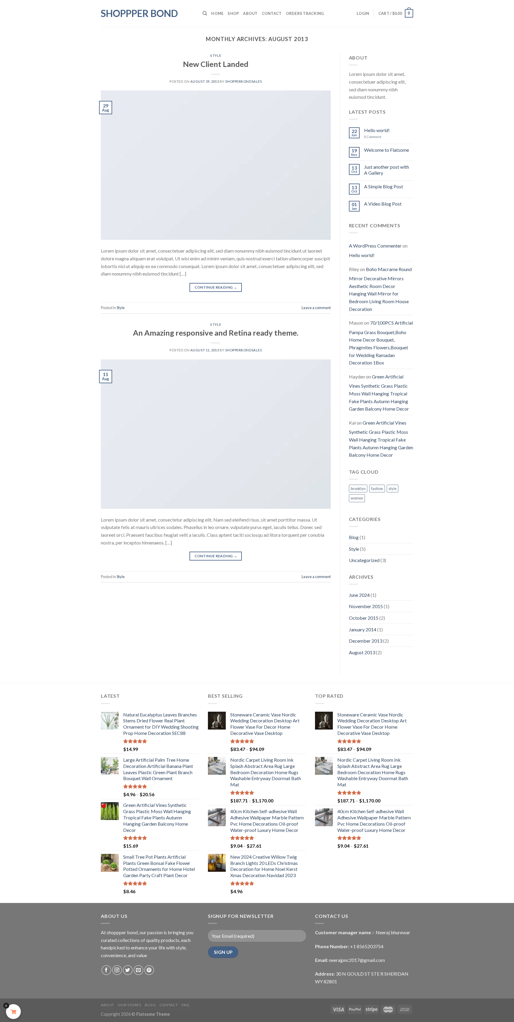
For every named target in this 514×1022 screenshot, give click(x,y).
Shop (233, 13)
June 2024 (359, 595)
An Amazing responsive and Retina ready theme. (215, 332)
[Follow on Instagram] (117, 970)
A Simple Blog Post (383, 186)
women (357, 498)
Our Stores (129, 1005)
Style (215, 55)
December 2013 (365, 641)
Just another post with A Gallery (386, 169)
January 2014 (362, 629)
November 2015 (366, 606)
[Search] (205, 13)
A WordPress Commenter (375, 245)
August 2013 (362, 652)
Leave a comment (316, 307)
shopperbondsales (243, 81)
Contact (272, 13)
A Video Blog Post (383, 203)
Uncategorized (364, 560)
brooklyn (358, 488)
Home (217, 13)
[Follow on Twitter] (128, 970)
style (392, 488)
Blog (354, 537)
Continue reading (216, 287)
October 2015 (363, 618)
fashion (377, 488)
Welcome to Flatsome (386, 150)
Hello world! (377, 130)
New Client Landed (215, 64)
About (250, 13)
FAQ (185, 1005)
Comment (372, 137)
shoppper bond (139, 13)
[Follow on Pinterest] (149, 970)
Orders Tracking (305, 13)
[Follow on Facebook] (106, 970)
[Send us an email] (138, 970)
